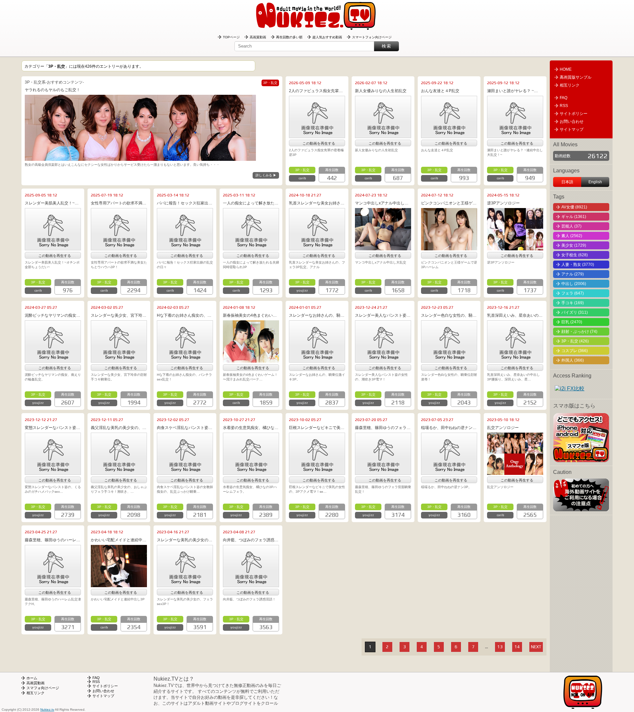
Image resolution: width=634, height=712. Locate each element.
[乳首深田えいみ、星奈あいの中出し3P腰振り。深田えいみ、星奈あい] (515, 360)
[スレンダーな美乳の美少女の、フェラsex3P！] (185, 585)
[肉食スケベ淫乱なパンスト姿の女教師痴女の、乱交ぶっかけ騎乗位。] (185, 472)
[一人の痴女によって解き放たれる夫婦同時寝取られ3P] (251, 248)
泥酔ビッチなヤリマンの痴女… (52, 315)
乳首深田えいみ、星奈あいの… (515, 315)
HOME (566, 69)
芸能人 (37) (571, 226)
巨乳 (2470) (571, 322)
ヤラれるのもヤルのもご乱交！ (52, 90)
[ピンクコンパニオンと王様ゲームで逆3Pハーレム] (449, 248)
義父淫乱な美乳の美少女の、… (118, 427)
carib (302, 178)
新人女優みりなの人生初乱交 (380, 91)
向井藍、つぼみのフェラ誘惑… (250, 540)
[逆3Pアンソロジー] (515, 248)
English (595, 182)
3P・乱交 (302, 170)
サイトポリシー (573, 113)
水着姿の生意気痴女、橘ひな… (250, 427)
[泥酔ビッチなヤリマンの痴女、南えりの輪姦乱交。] (53, 360)
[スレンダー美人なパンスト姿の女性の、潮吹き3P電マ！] (383, 360)
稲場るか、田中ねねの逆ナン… (448, 427)
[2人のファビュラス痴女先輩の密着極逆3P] (317, 135)
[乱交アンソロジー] (515, 472)
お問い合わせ (571, 121)
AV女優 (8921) (574, 207)
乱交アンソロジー (503, 427)
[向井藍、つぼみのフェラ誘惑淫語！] (251, 585)
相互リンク (570, 85)
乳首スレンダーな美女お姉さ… (316, 203)
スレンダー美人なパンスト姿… (382, 315)
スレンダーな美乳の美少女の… (184, 540)
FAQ (563, 97)
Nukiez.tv (47, 709)
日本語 (567, 182)
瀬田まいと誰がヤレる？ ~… (512, 91)
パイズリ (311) (574, 312)
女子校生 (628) (574, 255)
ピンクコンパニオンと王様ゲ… (448, 203)
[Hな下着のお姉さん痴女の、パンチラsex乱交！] (185, 360)
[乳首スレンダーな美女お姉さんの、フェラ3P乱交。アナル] (317, 248)
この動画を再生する (318, 143)
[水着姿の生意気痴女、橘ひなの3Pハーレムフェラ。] (251, 472)
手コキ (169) (572, 303)
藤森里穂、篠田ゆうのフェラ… (382, 427)
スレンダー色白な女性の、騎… (448, 315)
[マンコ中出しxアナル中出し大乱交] (383, 248)
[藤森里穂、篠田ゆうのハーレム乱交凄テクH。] (53, 585)
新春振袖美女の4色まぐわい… (250, 315)
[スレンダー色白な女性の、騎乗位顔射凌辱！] (449, 360)
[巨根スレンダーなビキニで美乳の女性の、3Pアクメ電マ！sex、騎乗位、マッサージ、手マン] (317, 472)
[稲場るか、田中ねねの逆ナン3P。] (449, 472)
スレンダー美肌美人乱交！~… (52, 203)
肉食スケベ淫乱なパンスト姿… (184, 427)
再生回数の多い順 (289, 37)
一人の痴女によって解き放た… (250, 203)
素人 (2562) (571, 235)
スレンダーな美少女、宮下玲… (118, 315)
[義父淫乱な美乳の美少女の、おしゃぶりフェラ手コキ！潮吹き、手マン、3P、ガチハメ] (119, 472)
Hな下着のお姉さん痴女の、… (184, 315)
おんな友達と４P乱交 (440, 91)
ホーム (31, 678)
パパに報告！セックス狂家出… (184, 203)
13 (500, 646)
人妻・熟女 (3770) (577, 264)
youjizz (302, 290)
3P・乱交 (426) (575, 341)
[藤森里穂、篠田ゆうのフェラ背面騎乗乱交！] (383, 472)
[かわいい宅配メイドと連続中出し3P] (119, 585)
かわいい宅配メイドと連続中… (118, 540)
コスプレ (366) (574, 350)
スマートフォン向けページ (372, 37)
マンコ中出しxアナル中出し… (381, 203)
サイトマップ (571, 129)
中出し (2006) (573, 283)
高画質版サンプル (575, 77)
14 (517, 646)
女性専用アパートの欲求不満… (118, 203)
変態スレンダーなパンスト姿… (52, 427)
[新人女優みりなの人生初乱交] (383, 135)
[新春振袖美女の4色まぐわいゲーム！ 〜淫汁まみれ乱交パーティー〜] (251, 360)
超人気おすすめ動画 (327, 37)
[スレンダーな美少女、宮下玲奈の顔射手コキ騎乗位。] (119, 360)
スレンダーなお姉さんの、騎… (316, 315)
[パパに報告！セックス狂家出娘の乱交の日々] (185, 248)
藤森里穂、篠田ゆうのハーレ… (52, 540)
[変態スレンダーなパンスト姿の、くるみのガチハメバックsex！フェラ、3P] (53, 472)
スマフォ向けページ (42, 688)
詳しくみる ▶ (266, 175)
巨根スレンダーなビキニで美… (316, 427)
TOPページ (231, 37)
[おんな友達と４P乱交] (449, 135)
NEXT (536, 646)
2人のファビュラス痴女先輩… (316, 91)
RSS (564, 105)
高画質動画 (258, 37)
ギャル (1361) (573, 216)
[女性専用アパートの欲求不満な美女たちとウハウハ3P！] (119, 248)
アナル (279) (572, 274)
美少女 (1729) (573, 245)
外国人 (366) (572, 360)
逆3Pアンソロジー (503, 203)
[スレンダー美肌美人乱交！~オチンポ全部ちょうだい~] (53, 248)
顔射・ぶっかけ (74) (579, 331)
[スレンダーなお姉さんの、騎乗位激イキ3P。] (317, 360)
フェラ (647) (572, 293)
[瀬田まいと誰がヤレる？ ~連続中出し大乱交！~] (515, 135)
